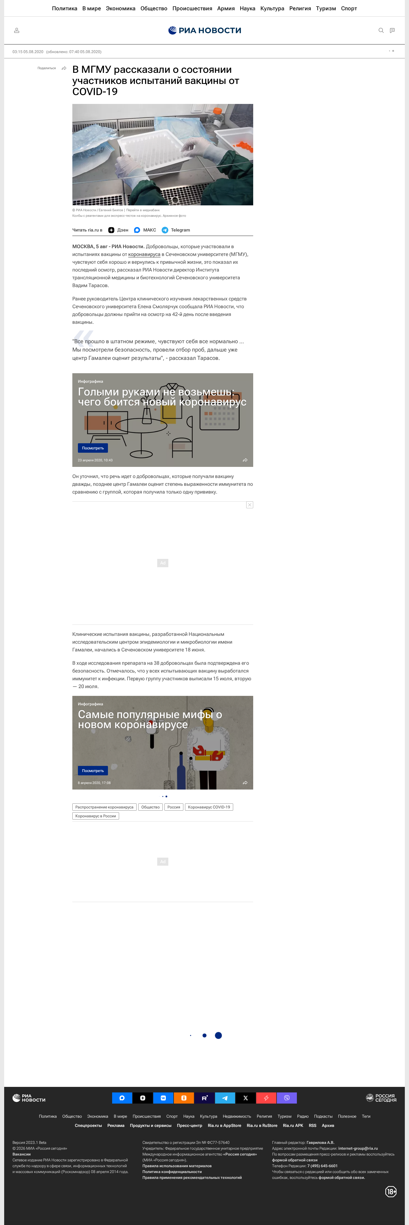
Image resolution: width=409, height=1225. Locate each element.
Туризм (285, 1116)
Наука (188, 1116)
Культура (208, 1116)
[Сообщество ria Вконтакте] (163, 1098)
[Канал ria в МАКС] (122, 1098)
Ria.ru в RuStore (262, 1125)
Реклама (115, 1125)
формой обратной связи (294, 1160)
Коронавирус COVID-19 (209, 807)
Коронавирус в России (95, 816)
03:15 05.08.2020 (28, 51)
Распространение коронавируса (104, 807)
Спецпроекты (88, 1125)
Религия (264, 1116)
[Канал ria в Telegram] (225, 1098)
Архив (328, 1125)
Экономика (97, 1116)
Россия (173, 807)
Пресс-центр (189, 1125)
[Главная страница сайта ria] (205, 30)
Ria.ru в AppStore (224, 1125)
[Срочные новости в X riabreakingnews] (266, 1098)
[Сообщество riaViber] (287, 1098)
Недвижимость (237, 1116)
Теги (366, 1116)
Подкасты (323, 1116)
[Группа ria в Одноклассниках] (184, 1098)
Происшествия (147, 1116)
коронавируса (144, 254)
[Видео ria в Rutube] (204, 1098)
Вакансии (22, 1154)
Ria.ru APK (293, 1125)
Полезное (347, 1116)
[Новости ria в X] (246, 1098)
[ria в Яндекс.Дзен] (143, 1098)
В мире (120, 1116)
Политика (48, 1116)
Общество (150, 807)
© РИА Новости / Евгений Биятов (97, 210)
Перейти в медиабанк (143, 210)
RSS (312, 1125)
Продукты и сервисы (150, 1125)
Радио (303, 1116)
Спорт (172, 1116)
